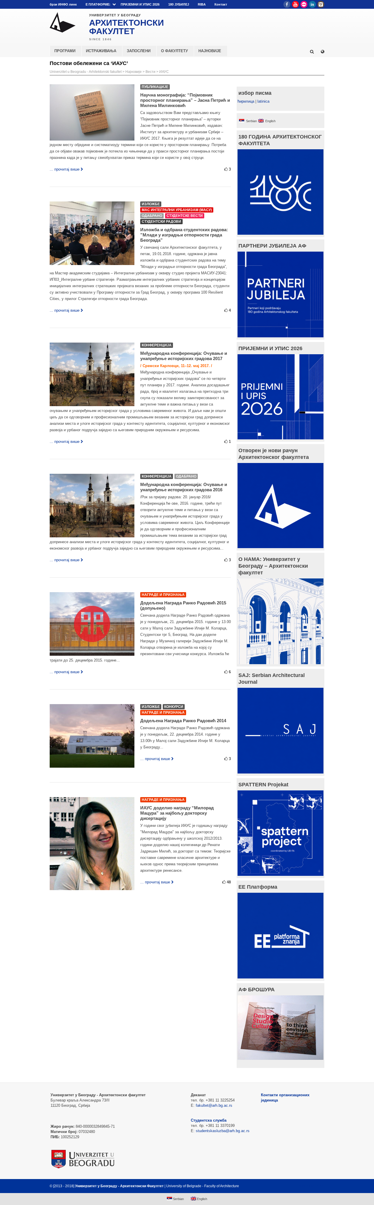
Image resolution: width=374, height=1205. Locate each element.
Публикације (155, 87)
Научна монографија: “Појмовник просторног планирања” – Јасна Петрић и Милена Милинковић (185, 100)
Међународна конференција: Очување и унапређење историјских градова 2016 (183, 487)
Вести (150, 72)
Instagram (320, 4)
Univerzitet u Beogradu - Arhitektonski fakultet (86, 72)
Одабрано (152, 216)
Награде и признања (163, 595)
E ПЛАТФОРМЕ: (98, 4)
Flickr (303, 4)
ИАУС (164, 72)
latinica (263, 101)
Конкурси (173, 707)
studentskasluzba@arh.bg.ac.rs (223, 1131)
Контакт (220, 4)
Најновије (133, 72)
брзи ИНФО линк (63, 4)
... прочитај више (64, 169)
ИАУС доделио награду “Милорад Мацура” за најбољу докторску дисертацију (177, 813)
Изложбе (151, 204)
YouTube (295, 4)
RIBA (202, 4)
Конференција (157, 345)
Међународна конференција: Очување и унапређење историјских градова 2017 (183, 356)
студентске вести (185, 216)
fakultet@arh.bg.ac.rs (214, 1105)
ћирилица (246, 101)
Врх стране (308, 1186)
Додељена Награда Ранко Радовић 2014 (183, 720)
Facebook (286, 4)
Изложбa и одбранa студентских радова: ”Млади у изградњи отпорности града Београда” (184, 235)
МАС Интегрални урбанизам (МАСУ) (177, 210)
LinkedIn (312, 4)
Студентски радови (161, 222)
